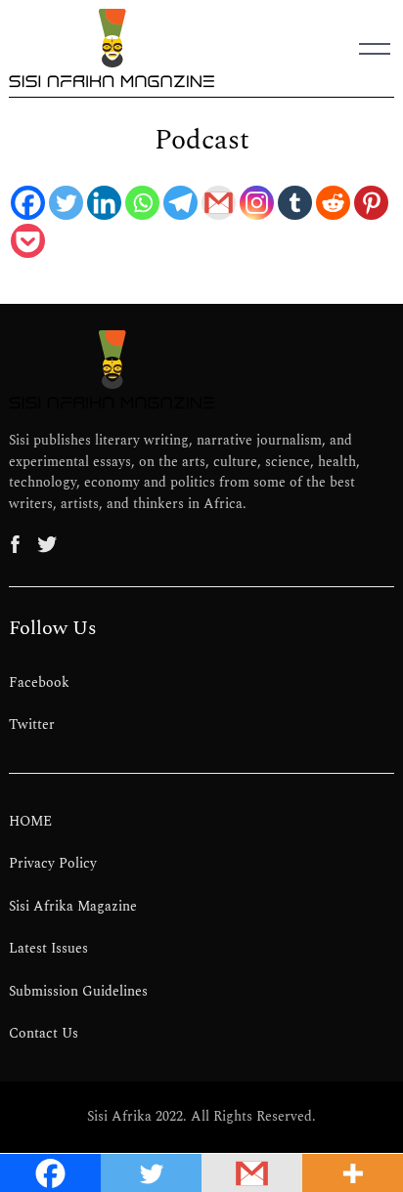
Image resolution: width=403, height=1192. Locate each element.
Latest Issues (48, 948)
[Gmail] (219, 203)
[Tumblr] (295, 203)
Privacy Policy (53, 863)
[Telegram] (180, 203)
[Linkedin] (104, 203)
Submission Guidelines (78, 991)
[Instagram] (257, 203)
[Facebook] (28, 203)
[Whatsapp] (142, 203)
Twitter (32, 725)
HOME (30, 821)
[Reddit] (333, 203)
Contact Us (43, 1033)
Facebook (39, 683)
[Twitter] (66, 203)
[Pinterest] (371, 203)
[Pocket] (28, 241)
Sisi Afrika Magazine (73, 906)
